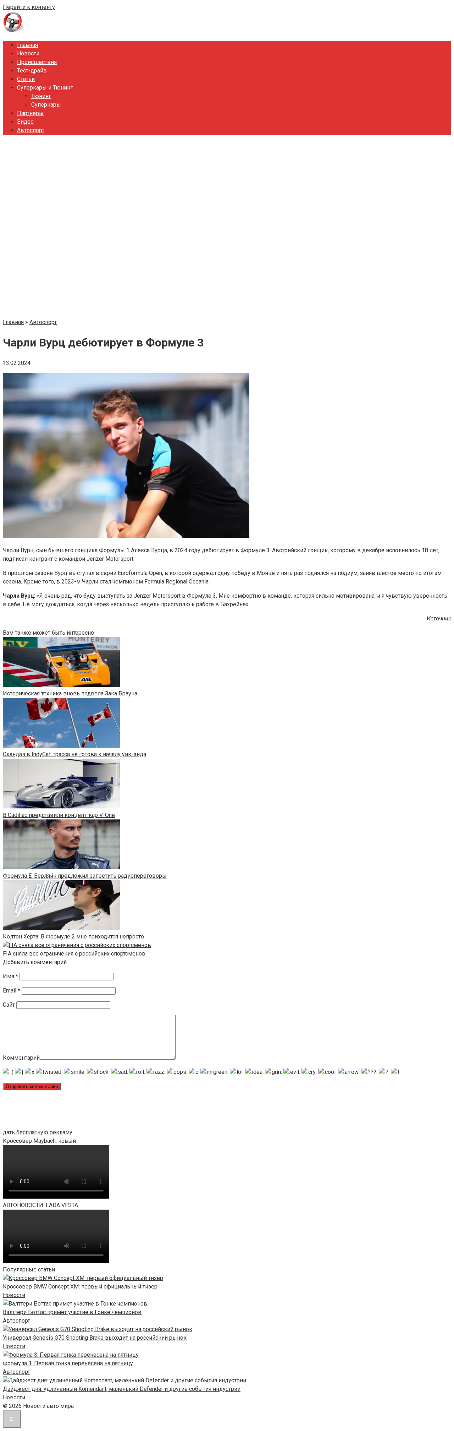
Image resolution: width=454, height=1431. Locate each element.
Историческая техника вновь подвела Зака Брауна (70, 693)
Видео (25, 121)
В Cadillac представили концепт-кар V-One (59, 815)
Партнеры (30, 113)
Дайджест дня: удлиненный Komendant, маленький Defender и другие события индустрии (121, 1389)
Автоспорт (30, 130)
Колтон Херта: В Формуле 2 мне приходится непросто (73, 936)
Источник (439, 618)
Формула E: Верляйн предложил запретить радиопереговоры (85, 875)
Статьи (26, 79)
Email (11, 990)
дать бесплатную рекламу (37, 1132)
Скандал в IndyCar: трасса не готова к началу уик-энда (74, 754)
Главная (27, 45)
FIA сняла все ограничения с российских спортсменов (74, 953)
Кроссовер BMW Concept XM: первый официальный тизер (80, 1286)
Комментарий (21, 1057)
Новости (28, 53)
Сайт (9, 1004)
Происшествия (37, 62)
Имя (10, 976)
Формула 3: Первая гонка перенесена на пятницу (68, 1363)
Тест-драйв (32, 70)
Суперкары (46, 104)
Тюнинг (41, 96)
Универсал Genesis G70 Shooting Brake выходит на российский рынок (95, 1337)
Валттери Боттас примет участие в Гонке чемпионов (72, 1312)
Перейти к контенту (29, 7)
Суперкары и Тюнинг (45, 87)
